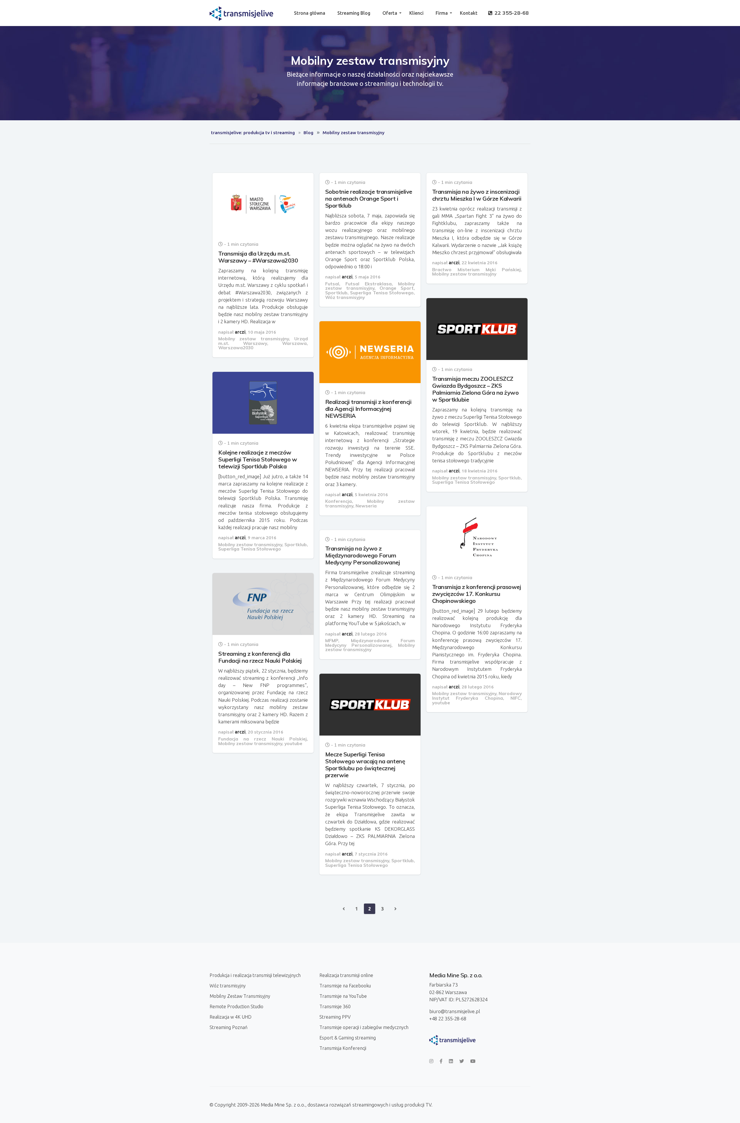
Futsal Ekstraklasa (368, 284)
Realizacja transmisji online (346, 975)
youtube (441, 702)
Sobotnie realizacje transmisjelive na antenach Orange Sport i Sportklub (368, 198)
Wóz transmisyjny (345, 297)
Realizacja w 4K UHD (230, 1016)
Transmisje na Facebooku (345, 985)
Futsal (332, 284)
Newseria (366, 506)
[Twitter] (461, 1061)
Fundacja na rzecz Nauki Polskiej (262, 739)
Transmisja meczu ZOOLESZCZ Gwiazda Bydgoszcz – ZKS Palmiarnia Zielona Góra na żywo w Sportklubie (475, 389)
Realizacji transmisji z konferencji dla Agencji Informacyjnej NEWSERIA (368, 408)
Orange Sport (397, 288)
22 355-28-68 (511, 13)
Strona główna (309, 13)
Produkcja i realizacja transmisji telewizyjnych (255, 975)
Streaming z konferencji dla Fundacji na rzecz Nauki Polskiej (259, 657)
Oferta (389, 13)
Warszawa (294, 343)
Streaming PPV (335, 1016)
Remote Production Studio (236, 1006)
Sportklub (336, 292)
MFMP (331, 640)
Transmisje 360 (335, 1006)
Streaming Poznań (228, 1027)
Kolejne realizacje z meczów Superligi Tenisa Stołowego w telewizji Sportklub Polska (257, 459)
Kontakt (469, 13)
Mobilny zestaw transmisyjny (253, 338)
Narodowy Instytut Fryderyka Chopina (477, 695)
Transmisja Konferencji (342, 1048)
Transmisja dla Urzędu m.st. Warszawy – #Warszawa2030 (258, 257)
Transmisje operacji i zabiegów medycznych (363, 1027)
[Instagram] (431, 1061)
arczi (240, 332)
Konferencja (338, 501)
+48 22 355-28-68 (447, 1018)
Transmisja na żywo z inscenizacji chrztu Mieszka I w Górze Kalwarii (476, 195)
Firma (442, 13)
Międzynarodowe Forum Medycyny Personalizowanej (370, 643)
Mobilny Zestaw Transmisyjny (240, 996)
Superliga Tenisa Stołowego (382, 292)
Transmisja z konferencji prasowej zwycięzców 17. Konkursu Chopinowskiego (476, 593)
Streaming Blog (353, 13)
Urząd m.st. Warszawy (263, 341)
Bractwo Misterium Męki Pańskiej (476, 269)
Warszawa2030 (235, 347)
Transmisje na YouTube (343, 996)
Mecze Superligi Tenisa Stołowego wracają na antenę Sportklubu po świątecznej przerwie (365, 765)
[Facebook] (441, 1061)
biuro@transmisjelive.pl (454, 1011)
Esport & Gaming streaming (347, 1037)
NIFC (515, 698)
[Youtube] (473, 1061)
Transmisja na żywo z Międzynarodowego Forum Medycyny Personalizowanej (362, 555)
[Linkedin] (451, 1061)
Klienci (416, 13)
